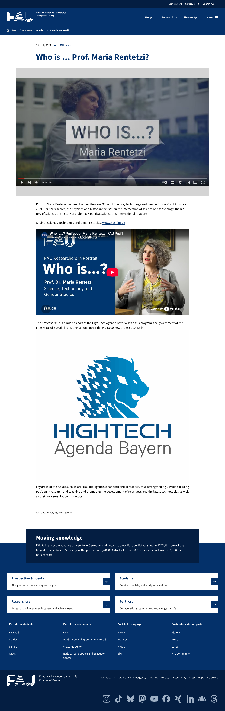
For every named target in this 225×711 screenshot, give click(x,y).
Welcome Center (73, 647)
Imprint (153, 678)
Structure (190, 4)
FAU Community (181, 654)
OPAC (12, 654)
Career (175, 647)
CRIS (66, 633)
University (190, 17)
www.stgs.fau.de (113, 223)
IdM (119, 654)
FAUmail (14, 633)
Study (148, 17)
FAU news (65, 45)
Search (206, 4)
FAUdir (121, 633)
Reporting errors (208, 678)
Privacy (164, 678)
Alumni (176, 633)
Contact (106, 678)
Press (175, 640)
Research (167, 17)
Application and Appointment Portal (84, 640)
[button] (58, 581)
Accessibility (179, 678)
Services (173, 4)
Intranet (122, 640)
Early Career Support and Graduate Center (84, 656)
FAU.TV (121, 647)
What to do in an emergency (129, 678)
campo (13, 647)
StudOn (13, 640)
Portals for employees (130, 624)
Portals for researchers (77, 624)
